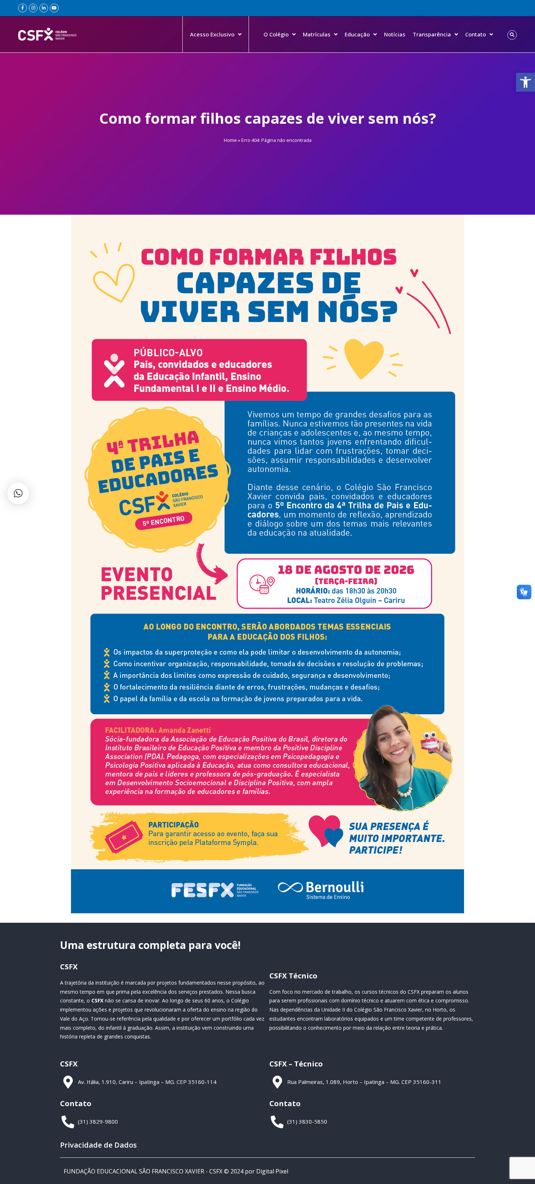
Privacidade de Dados (98, 1145)
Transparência (432, 34)
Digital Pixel (272, 1171)
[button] (525, 82)
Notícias (394, 34)
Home (230, 140)
